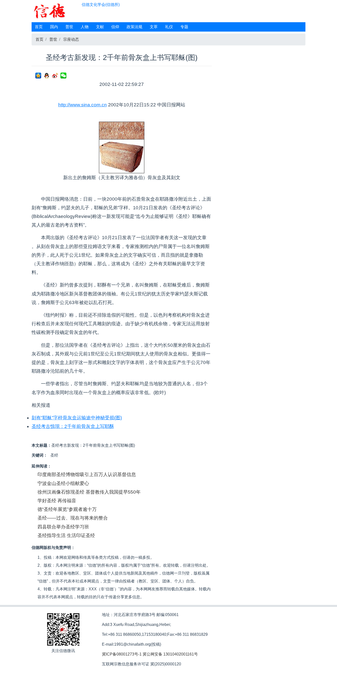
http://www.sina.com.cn (82, 104)
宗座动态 (71, 39)
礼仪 (169, 27)
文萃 (154, 27)
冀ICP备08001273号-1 (122, 654)
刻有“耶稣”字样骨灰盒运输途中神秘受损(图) (77, 417)
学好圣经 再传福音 (56, 500)
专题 (184, 27)
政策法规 (134, 27)
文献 (100, 27)
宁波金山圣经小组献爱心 (63, 483)
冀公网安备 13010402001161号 (170, 654)
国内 (54, 27)
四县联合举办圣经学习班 (63, 526)
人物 (85, 27)
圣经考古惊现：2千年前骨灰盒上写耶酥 (73, 426)
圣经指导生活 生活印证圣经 (66, 535)
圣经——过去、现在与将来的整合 (72, 518)
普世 (69, 27)
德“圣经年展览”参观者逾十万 (67, 509)
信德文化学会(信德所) (101, 4)
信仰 (115, 27)
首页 (39, 27)
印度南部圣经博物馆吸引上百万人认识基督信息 (86, 474)
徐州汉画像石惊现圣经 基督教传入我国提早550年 (89, 492)
